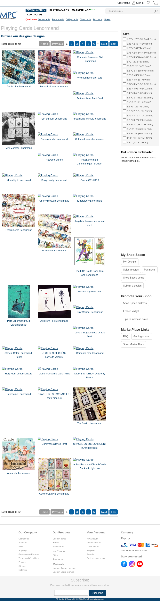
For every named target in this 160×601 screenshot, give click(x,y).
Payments (150, 269)
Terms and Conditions (29, 558)
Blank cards (58, 546)
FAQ (125, 336)
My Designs (130, 261)
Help (21, 546)
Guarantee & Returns (29, 554)
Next (104, 43)
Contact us (24, 539)
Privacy (22, 562)
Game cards (44, 19)
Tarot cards (85, 19)
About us (23, 542)
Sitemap (22, 566)
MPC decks (59, 551)
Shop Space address (135, 303)
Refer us (23, 570)
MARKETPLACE (83, 10)
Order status (93, 546)
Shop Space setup (133, 277)
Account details (94, 542)
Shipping (23, 550)
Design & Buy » (36, 10)
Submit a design (132, 285)
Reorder (91, 554)
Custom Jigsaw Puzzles (64, 568)
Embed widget (131, 311)
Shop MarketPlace (133, 344)
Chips (55, 555)
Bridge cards (72, 19)
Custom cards (59, 539)
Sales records (131, 269)
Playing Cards (59, 10)
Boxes (56, 542)
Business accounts (96, 558)
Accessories (59, 559)
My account (92, 539)
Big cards (97, 19)
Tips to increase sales (135, 319)
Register (91, 550)
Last (113, 43)
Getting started (141, 336)
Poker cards (58, 19)
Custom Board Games (63, 572)
